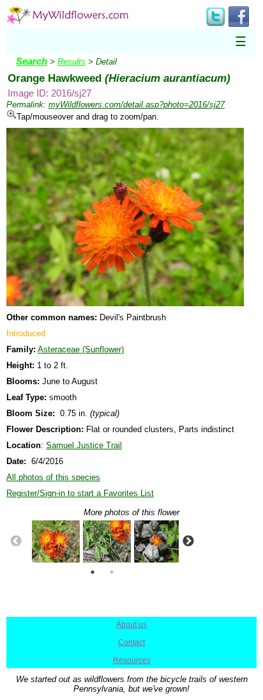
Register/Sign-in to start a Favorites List (80, 493)
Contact (131, 642)
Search (31, 61)
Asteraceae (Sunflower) (81, 349)
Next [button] (188, 541)
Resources (132, 660)
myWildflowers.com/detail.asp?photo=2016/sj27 (137, 104)
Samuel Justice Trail (84, 445)
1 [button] (92, 572)
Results (71, 61)
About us (131, 624)
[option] (51, 541)
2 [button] (111, 572)
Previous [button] (16, 541)
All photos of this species (53, 477)
